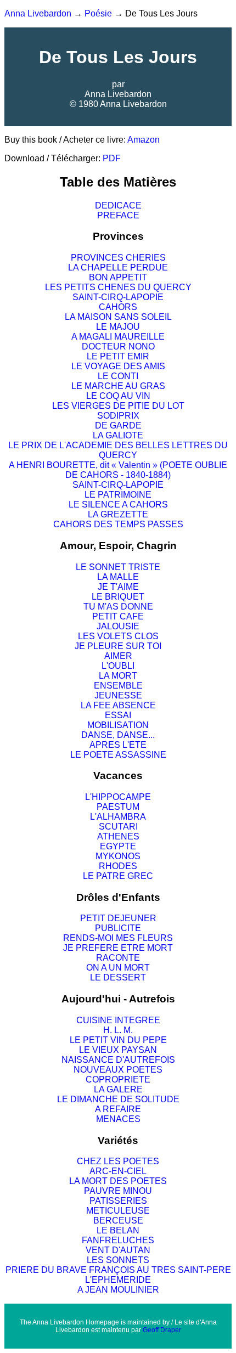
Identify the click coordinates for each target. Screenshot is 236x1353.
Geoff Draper (162, 1330)
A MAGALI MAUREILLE (118, 336)
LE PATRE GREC (118, 876)
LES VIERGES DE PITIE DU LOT (118, 405)
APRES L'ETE (118, 744)
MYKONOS (118, 856)
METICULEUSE (118, 1210)
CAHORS (118, 307)
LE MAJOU (118, 326)
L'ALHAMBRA (118, 816)
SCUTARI (118, 826)
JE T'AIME (118, 586)
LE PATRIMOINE (118, 494)
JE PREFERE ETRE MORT (118, 947)
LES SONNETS (118, 1260)
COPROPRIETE (118, 1079)
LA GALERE (118, 1089)
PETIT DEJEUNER (118, 918)
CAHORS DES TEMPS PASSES (118, 524)
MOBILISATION (118, 725)
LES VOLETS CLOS (118, 636)
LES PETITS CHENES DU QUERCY (118, 287)
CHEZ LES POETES (118, 1161)
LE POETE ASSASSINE (118, 754)
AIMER (118, 656)
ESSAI (118, 715)
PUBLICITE (118, 928)
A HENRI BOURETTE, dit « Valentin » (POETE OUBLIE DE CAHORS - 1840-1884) (118, 470)
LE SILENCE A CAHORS (118, 504)
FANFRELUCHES (118, 1240)
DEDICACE (118, 205)
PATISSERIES (118, 1200)
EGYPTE (118, 846)
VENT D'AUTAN (118, 1250)
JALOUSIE (118, 626)
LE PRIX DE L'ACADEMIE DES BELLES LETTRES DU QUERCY (118, 450)
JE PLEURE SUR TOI (118, 646)
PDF (112, 158)
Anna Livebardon (37, 13)
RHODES (118, 866)
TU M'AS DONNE (118, 606)
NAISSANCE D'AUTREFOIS (118, 1059)
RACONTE (118, 957)
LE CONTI (118, 376)
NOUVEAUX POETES (118, 1069)
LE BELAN (118, 1230)
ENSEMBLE (118, 685)
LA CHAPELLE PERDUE (118, 267)
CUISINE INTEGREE (118, 1020)
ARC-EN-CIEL (118, 1171)
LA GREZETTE (118, 514)
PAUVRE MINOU (118, 1191)
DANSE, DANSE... (118, 735)
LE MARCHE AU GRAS (118, 386)
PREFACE (118, 215)
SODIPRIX (118, 415)
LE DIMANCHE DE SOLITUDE (118, 1099)
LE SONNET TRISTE (118, 567)
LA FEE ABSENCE (118, 705)
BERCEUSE (118, 1220)
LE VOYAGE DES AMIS (118, 366)
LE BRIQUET (118, 596)
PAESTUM (118, 806)
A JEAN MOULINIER (118, 1289)
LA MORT (118, 675)
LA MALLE (118, 577)
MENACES (118, 1119)
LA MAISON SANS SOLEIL (118, 317)
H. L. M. (118, 1030)
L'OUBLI (118, 665)
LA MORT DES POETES (118, 1181)
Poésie (98, 13)
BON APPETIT (118, 277)
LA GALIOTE (118, 435)
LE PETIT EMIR (118, 356)
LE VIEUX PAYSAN (118, 1050)
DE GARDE (118, 425)
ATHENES (118, 836)
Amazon (143, 139)
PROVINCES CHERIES (118, 257)
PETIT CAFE (118, 616)
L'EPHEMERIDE (118, 1279)
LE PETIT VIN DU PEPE (118, 1040)
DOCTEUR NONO (118, 346)
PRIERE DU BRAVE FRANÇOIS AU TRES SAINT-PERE (118, 1270)
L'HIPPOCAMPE (118, 797)
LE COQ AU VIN (118, 396)
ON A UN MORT (118, 967)
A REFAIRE (118, 1109)
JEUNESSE (118, 695)
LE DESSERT (118, 977)
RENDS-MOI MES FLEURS (118, 938)
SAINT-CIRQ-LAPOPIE (118, 297)
